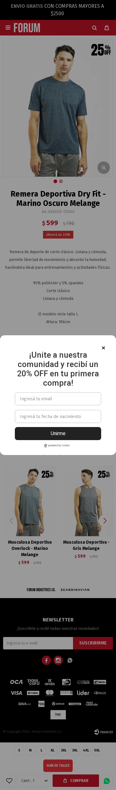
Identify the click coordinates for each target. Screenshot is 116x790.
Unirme (58, 433)
